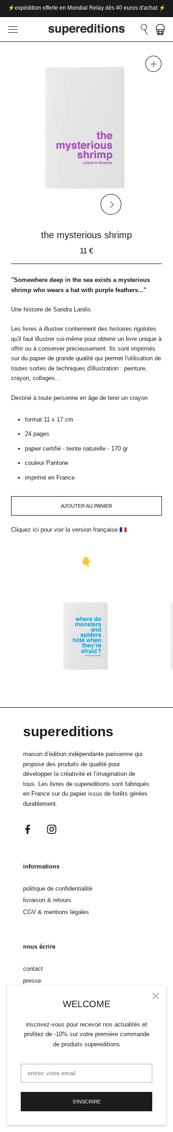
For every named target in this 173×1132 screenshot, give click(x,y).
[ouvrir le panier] (160, 29)
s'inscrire (86, 1101)
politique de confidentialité (57, 888)
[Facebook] (27, 828)
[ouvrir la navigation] (13, 29)
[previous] (62, 204)
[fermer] (155, 995)
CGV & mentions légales (56, 912)
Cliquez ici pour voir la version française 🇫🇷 (69, 529)
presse (32, 980)
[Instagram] (51, 828)
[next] (110, 204)
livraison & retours (47, 900)
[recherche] (144, 29)
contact (33, 968)
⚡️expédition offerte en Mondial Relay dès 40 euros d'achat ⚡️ (87, 8)
